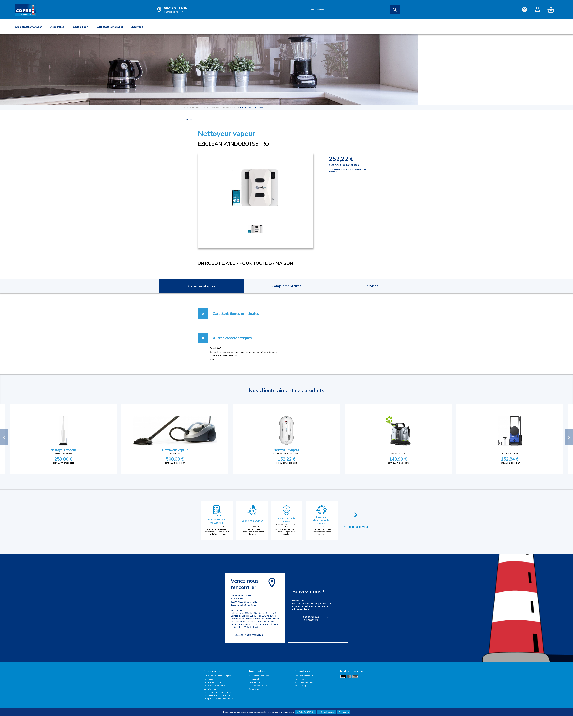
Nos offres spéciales (304, 682)
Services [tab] (371, 286)
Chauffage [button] (136, 27)
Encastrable (254, 679)
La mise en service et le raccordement (221, 692)
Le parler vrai (210, 689)
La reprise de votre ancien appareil (321, 520)
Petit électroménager (211, 107)
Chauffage (254, 689)
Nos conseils (300, 679)
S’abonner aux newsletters (311, 618)
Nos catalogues (302, 685)
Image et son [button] (80, 27)
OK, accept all (306, 712)
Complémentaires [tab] (286, 286)
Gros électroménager (259, 675)
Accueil (186, 107)
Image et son (255, 682)
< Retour (187, 119)
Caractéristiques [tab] (201, 286)
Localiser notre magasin (248, 635)
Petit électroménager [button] (109, 27)
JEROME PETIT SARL (175, 7)
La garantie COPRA (252, 520)
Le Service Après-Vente (214, 685)
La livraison (209, 679)
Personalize (344, 712)
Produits (195, 107)
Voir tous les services (356, 527)
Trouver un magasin (304, 675)
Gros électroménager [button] (28, 27)
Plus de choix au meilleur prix (217, 521)
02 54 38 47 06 (249, 605)
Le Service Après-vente (286, 520)
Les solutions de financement (217, 695)
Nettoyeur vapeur (230, 107)
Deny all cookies (327, 712)
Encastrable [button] (56, 27)
